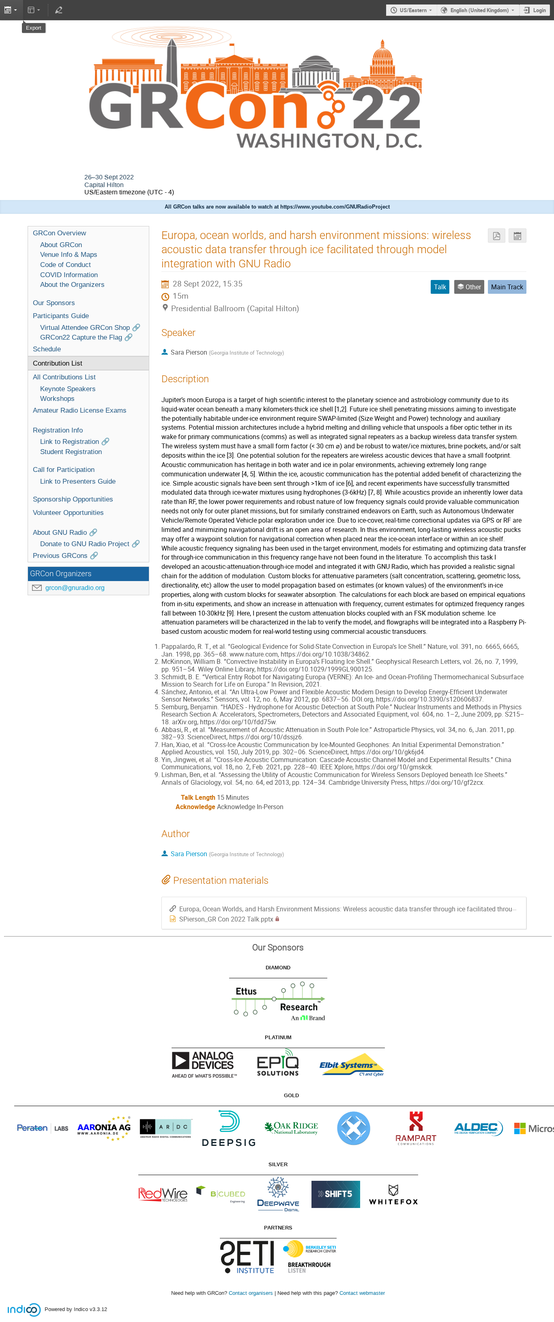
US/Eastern (413, 10)
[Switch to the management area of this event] (58, 10)
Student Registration (71, 452)
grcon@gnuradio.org (75, 587)
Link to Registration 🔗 (75, 441)
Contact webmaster (362, 1293)
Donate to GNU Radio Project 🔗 (90, 544)
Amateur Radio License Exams (80, 410)
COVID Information (69, 275)
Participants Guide (61, 316)
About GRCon (61, 245)
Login (539, 10)
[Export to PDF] (496, 235)
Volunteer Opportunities (68, 512)
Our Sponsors (54, 303)
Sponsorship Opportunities (73, 499)
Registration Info (58, 430)
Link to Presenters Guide (78, 481)
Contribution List (57, 363)
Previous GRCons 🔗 (66, 555)
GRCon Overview (59, 233)
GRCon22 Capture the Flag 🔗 (86, 337)
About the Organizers (72, 284)
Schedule (47, 349)
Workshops (57, 398)
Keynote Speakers (68, 389)
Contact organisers (251, 1293)
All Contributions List (64, 377)
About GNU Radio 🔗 (65, 532)
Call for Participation (63, 469)
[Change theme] (34, 10)
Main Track (507, 286)
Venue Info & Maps (68, 254)
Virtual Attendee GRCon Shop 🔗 (90, 327)
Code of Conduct (65, 265)
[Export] (517, 235)
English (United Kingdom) (480, 10)
